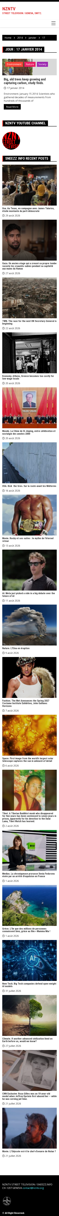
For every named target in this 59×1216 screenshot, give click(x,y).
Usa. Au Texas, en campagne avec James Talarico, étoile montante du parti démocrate (28, 210)
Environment (14, 64)
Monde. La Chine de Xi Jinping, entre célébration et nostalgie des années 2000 (29, 432)
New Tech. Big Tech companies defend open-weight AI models (29, 985)
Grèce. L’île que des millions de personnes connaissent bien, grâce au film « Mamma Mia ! (26, 930)
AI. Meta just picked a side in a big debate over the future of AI (28, 594)
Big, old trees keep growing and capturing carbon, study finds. (25, 81)
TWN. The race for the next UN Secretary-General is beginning (29, 322)
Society (42, 64)
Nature (30, 64)
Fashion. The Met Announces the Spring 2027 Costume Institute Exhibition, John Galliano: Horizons (25, 703)
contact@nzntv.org (33, 1188)
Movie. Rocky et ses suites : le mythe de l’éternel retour (28, 539)
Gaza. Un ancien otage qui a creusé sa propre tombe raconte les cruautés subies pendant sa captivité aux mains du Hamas (29, 266)
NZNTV (8, 8)
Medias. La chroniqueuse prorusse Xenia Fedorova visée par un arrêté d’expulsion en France (28, 875)
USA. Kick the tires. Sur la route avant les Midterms (29, 486)
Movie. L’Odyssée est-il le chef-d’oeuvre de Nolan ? (29, 1151)
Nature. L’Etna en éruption (15, 648)
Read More (12, 106)
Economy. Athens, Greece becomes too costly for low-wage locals (28, 377)
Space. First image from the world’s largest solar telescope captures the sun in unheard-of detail (27, 760)
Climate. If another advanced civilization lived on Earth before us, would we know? (27, 1040)
